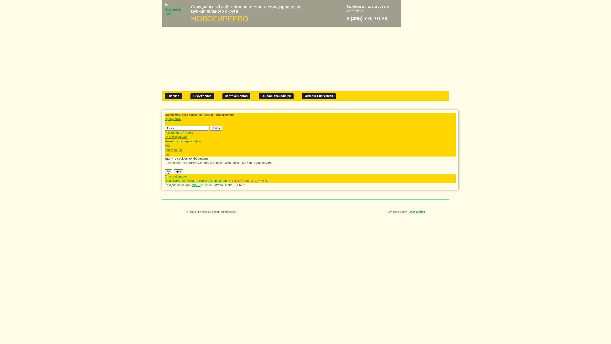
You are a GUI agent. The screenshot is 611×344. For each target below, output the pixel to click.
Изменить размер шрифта (183, 141)
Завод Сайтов (416, 211)
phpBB (196, 185)
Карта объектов (236, 96)
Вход (168, 154)
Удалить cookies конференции (207, 181)
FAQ (167, 145)
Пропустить (173, 119)
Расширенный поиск (179, 132)
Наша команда (175, 181)
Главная (173, 96)
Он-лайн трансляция (276, 96)
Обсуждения (202, 96)
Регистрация (173, 150)
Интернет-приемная (319, 96)
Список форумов (176, 137)
